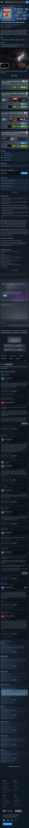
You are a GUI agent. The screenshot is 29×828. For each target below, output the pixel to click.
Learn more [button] (24, 173)
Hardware (16, 787)
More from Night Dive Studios (15, 284)
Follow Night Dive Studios (12, 292)
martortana (6, 461)
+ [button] (26, 39)
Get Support (16, 802)
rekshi (5, 435)
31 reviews (11, 613)
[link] (16, 87)
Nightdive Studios (9, 25)
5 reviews (6, 375)
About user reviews (16, 332)
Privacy (4, 797)
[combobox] (15, 2)
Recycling (16, 789)
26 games (6, 613)
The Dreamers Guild (9, 24)
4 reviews (6, 549)
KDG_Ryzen (6, 612)
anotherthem (7, 374)
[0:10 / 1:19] (14, 55)
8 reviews (6, 509)
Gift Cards (5, 792)
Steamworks (5, 787)
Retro (23, 39)
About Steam (5, 783)
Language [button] (21, 355)
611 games (6, 399)
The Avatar (6, 547)
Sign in (2, 71)
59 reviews (6, 463)
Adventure (12, 39)
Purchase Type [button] (13, 355)
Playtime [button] (11, 358)
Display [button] (17, 358)
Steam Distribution (7, 789)
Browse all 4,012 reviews (14, 766)
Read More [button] (24, 423)
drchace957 (6, 507)
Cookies (4, 804)
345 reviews (12, 399)
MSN (5, 485)
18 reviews (11, 487)
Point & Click (4, 39)
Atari (14, 25)
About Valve (16, 783)
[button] (3, 5)
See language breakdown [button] (6, 332)
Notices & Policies (6, 802)
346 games (6, 529)
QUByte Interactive (18, 24)
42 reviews (12, 529)
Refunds (4, 807)
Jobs (15, 785)
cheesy (5, 583)
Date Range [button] (3, 358)
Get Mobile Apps (7, 824)
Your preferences (24, 332)
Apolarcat (6, 528)
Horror (18, 39)
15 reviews (12, 436)
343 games (6, 584)
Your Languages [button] (8, 364)
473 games (6, 436)
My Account (16, 804)
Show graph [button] (24, 360)
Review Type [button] (4, 355)
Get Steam (16, 797)
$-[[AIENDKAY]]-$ (8, 398)
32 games (6, 487)
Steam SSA (5, 785)
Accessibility (5, 800)
